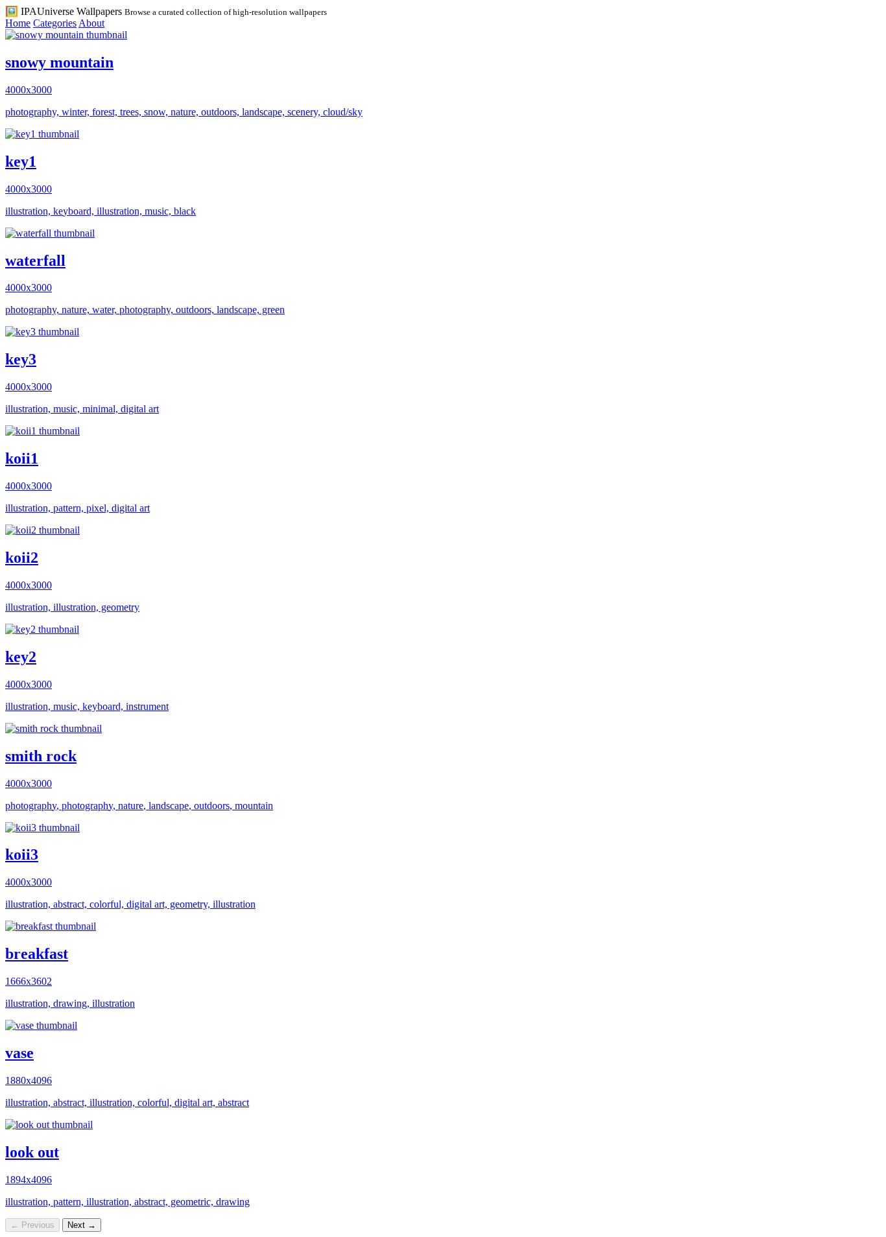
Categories (55, 23)
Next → (81, 1225)
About (91, 23)
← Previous (32, 1225)
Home (17, 23)
